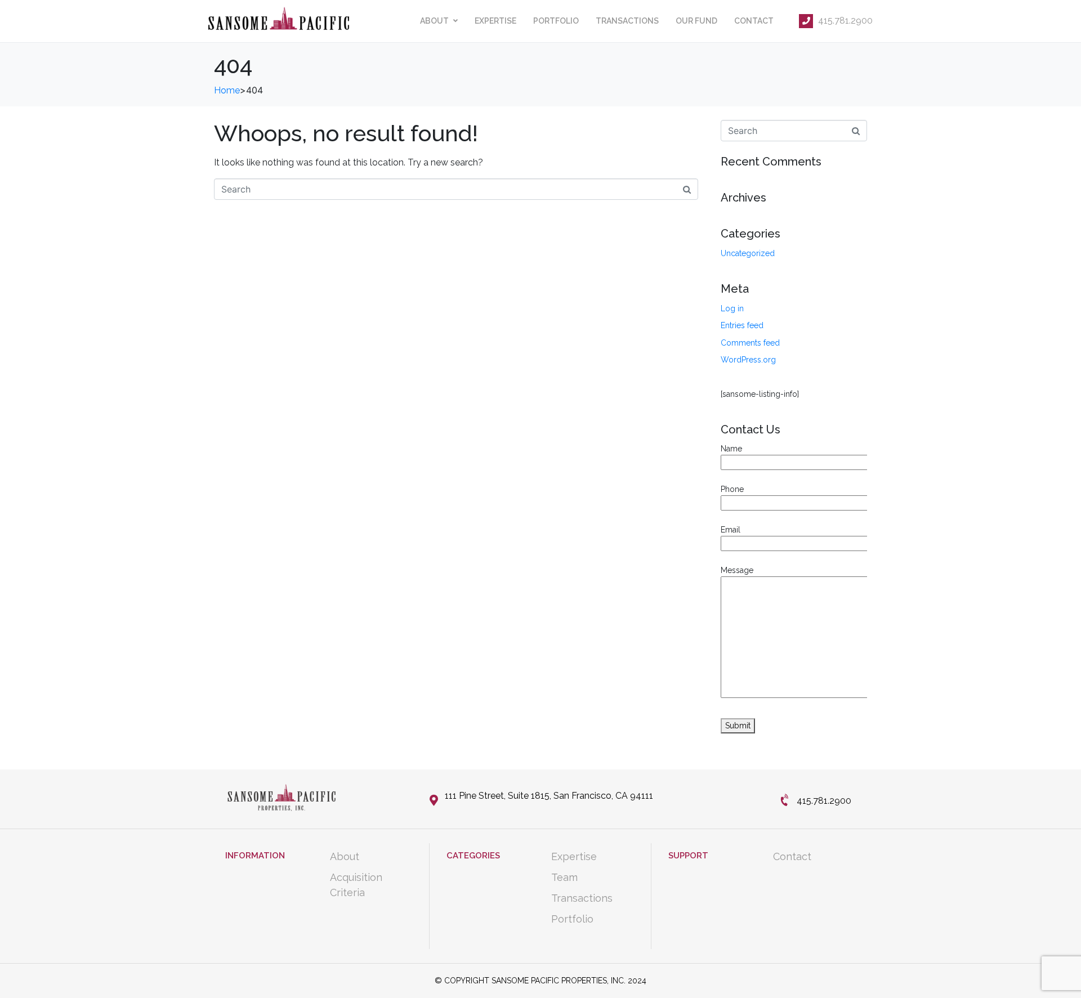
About (434, 20)
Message (737, 570)
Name (731, 448)
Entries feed (742, 325)
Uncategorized (748, 253)
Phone (732, 489)
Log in (732, 308)
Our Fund (696, 20)
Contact (754, 20)
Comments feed (750, 342)
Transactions (627, 20)
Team (564, 877)
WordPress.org (748, 359)
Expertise (495, 20)
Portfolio (556, 20)
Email (730, 529)
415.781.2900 (844, 20)
